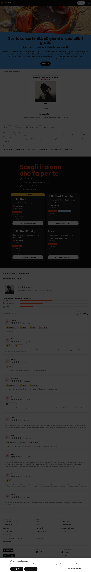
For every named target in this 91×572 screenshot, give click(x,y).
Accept (30, 569)
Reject (16, 569)
